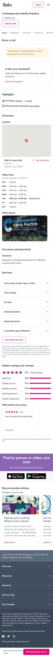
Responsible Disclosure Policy (35, 631)
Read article (9, 542)
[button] (24, 228)
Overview (26, 32)
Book (4, 32)
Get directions (42, 160)
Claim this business (14, 81)
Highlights (14, 32)
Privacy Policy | (7, 631)
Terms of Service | (18, 631)
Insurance (38, 32)
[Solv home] (7, 4)
